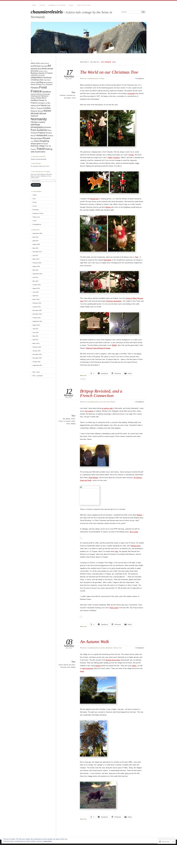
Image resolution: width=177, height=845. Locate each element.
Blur (64, 418)
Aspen (131, 155)
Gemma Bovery (37, 94)
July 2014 (35, 277)
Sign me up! (36, 184)
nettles (134, 666)
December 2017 (37, 251)
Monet (43, 113)
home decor (41, 98)
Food (108, 402)
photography (37, 127)
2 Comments (140, 402)
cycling (39, 82)
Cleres (33, 82)
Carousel (41, 75)
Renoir (33, 136)
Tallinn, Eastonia (114, 157)
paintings (35, 124)
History (33, 98)
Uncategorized (37, 224)
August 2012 (36, 325)
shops (33, 144)
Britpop (68, 418)
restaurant (41, 135)
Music (68, 423)
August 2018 (36, 244)
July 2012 (35, 328)
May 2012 (35, 336)
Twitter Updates (39, 156)
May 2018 (35, 248)
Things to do (117, 648)
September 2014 (37, 273)
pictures (47, 127)
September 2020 (37, 233)
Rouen (46, 138)
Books (45, 68)
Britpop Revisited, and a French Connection (101, 393)
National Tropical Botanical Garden (98, 348)
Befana (108, 207)
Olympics (35, 122)
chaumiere (36, 77)
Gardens (46, 91)
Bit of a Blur (134, 532)
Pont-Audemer (39, 130)
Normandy (109, 648)
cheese (73, 418)
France (113, 402)
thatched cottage (38, 146)
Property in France (38, 213)
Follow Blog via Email (41, 171)
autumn (61, 664)
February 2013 (37, 303)
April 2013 (35, 295)
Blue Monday (93, 477)
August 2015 (36, 266)
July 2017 (35, 255)
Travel (102, 78)
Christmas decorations (114, 301)
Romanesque (36, 138)
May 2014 (35, 281)
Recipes (49, 133)
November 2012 (37, 314)
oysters (42, 122)
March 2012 (36, 343)
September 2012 (37, 321)
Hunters (98, 666)
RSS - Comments (38, 375)
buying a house (43, 71)
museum (34, 116)
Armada (44, 66)
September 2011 (37, 365)
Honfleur (34, 100)
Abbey (33, 63)
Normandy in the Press (57, 5)
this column (89, 411)
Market (47, 110)
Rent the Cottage (84, 5)
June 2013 (36, 292)
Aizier (38, 63)
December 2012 (37, 310)
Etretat (38, 84)
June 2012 (36, 332)
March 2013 (36, 299)
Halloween (45, 96)
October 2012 (37, 317)
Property (41, 132)
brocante (34, 71)
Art (49, 65)
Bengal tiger (94, 199)
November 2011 (37, 358)
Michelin (35, 113)
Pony (68, 667)
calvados (34, 75)
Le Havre (42, 105)
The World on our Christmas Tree (109, 72)
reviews (50, 136)
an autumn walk (107, 408)
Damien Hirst (135, 546)
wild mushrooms (87, 668)
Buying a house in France (42, 73)
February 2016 (37, 263)
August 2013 (36, 288)
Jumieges (41, 103)
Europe (43, 84)
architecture (36, 66)
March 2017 (36, 259)
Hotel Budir (107, 260)
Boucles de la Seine (69, 664)
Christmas (63, 95)
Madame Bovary (37, 111)
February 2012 (37, 347)
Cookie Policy (47, 841)
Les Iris (42, 5)
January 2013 (37, 306)
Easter (33, 84)
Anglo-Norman (44, 63)
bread (50, 68)
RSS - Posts (36, 372)
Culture (103, 402)
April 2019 (35, 240)
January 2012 (37, 350)
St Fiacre (44, 144)
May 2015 (35, 270)
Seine (82, 671)
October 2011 (36, 361)
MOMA (114, 345)
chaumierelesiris (47, 11)
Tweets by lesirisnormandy (38, 159)
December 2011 (37, 354)
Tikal (136, 257)
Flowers (35, 87)
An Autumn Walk (94, 641)
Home (34, 5)
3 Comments (140, 648)
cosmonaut (131, 93)
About (71, 5)
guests (37, 96)
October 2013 (37, 284)
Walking (73, 423)
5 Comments (140, 78)
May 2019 (35, 237)
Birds (40, 69)
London (73, 421)
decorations (67, 98)
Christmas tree (70, 95)
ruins (32, 141)
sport (38, 143)
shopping (44, 141)
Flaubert (49, 84)
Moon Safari (114, 608)
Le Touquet (66, 421)
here (116, 551)
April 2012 (35, 339)
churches (46, 80)
